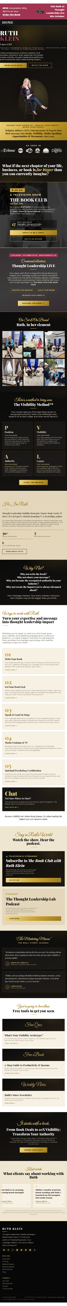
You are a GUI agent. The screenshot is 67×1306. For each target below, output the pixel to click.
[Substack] (26, 1250)
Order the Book (11, 14)
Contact (5, 1286)
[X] (12, 1250)
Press (4, 1272)
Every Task (12, 1297)
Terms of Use (52, 1297)
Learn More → (11, 670)
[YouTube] (21, 1250)
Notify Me (14, 880)
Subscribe (14, 918)
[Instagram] (8, 1250)
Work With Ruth (13, 65)
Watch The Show (40, 65)
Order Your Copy (33, 1150)
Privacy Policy (61, 1297)
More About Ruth (14, 551)
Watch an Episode (33, 239)
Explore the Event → (33, 303)
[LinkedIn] (17, 1250)
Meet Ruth (6, 1259)
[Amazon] (34, 1250)
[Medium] (30, 1250)
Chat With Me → (12, 807)
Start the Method (33, 482)
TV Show (5, 1261)
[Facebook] (4, 1250)
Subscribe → (10, 1103)
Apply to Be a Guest (33, 233)
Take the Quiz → (12, 1043)
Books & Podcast (8, 1264)
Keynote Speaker (8, 1267)
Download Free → (13, 1073)
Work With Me (7, 1269)
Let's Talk (5, 1281)
